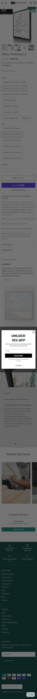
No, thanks (18, 365)
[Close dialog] (33, 332)
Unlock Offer (18, 356)
